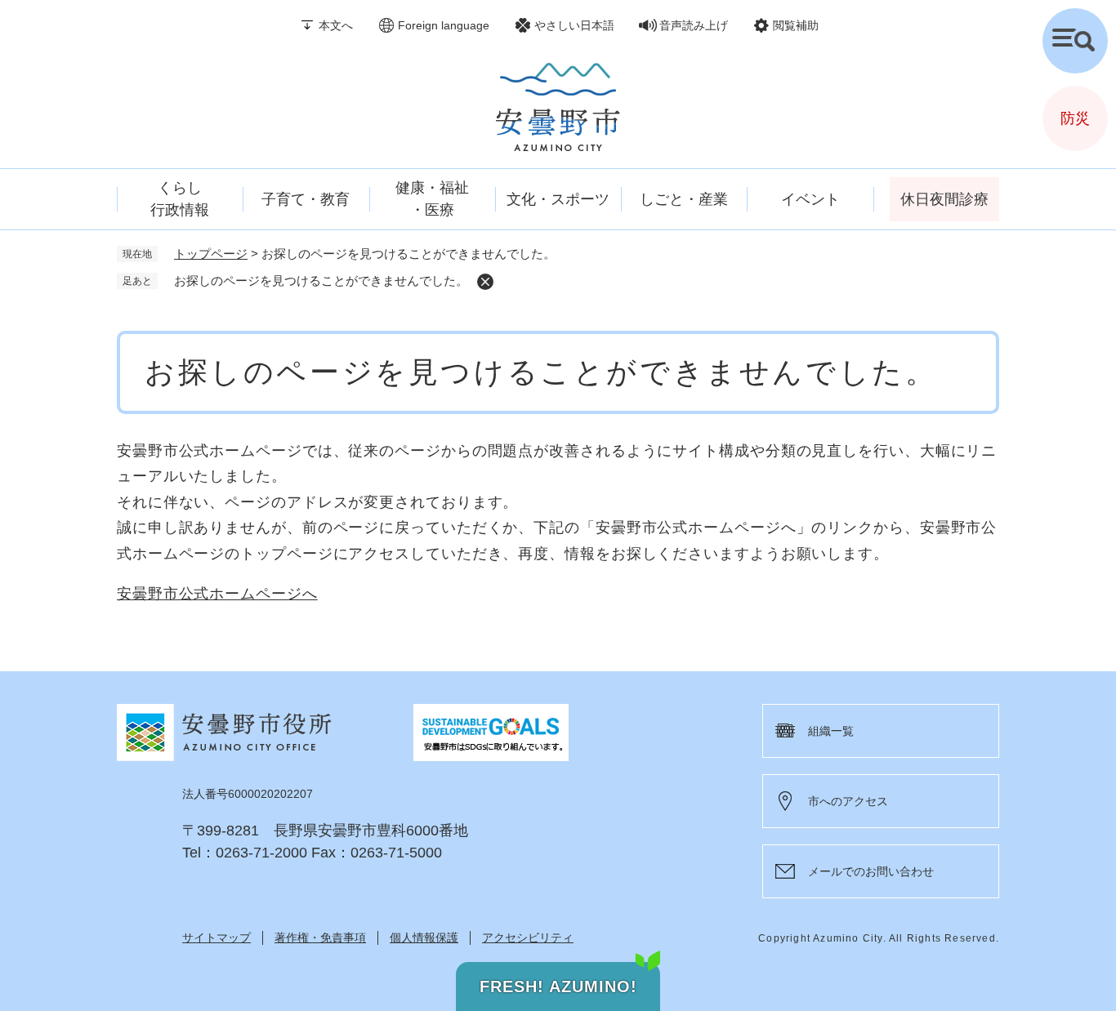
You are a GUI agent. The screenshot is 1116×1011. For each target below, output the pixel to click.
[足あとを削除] (485, 282)
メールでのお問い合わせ (871, 871)
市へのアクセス (848, 801)
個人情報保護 (424, 937)
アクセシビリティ (528, 937)
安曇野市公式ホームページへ (217, 594)
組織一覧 (831, 730)
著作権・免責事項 (320, 937)
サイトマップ (216, 937)
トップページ (211, 254)
